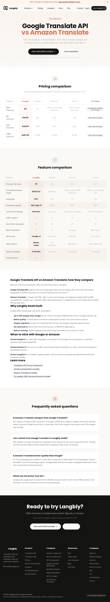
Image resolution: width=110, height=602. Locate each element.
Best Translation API (53, 557)
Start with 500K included (42, 51)
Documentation (30, 574)
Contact (80, 8)
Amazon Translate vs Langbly (25, 372)
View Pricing (71, 526)
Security (92, 560)
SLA (90, 574)
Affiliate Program (95, 557)
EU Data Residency (31, 570)
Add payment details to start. (69, 2)
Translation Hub (30, 557)
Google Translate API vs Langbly (27, 369)
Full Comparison (71, 51)
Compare (28, 567)
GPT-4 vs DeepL (51, 576)
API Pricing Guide (52, 560)
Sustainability (94, 577)
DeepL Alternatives (53, 573)
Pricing (27, 560)
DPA (90, 570)
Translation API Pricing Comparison (28, 365)
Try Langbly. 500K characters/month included (32, 376)
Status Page (72, 557)
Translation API (30, 553)
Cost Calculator (73, 560)
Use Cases (71, 567)
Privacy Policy (94, 564)
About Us (92, 553)
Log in (87, 8)
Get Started (97, 8)
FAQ (69, 553)
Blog (69, 564)
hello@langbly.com (13, 566)
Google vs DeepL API (53, 553)
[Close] (107, 2)
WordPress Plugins (53, 569)
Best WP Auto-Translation (51, 581)
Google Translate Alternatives (52, 565)
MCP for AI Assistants (32, 564)
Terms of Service (95, 567)
